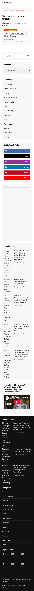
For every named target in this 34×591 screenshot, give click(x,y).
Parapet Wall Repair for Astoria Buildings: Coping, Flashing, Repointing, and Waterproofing (21, 255)
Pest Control (8, 124)
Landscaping (8, 111)
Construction (8, 84)
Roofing (6, 137)
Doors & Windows (10, 89)
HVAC (6, 106)
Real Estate (8, 133)
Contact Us (11, 585)
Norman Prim (10, 39)
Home (4, 585)
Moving (6, 119)
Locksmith (7, 115)
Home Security (9, 102)
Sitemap (4, 588)
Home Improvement (10, 30)
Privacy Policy (22, 585)
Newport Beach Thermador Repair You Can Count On (21, 281)
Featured (7, 93)
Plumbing (7, 128)
